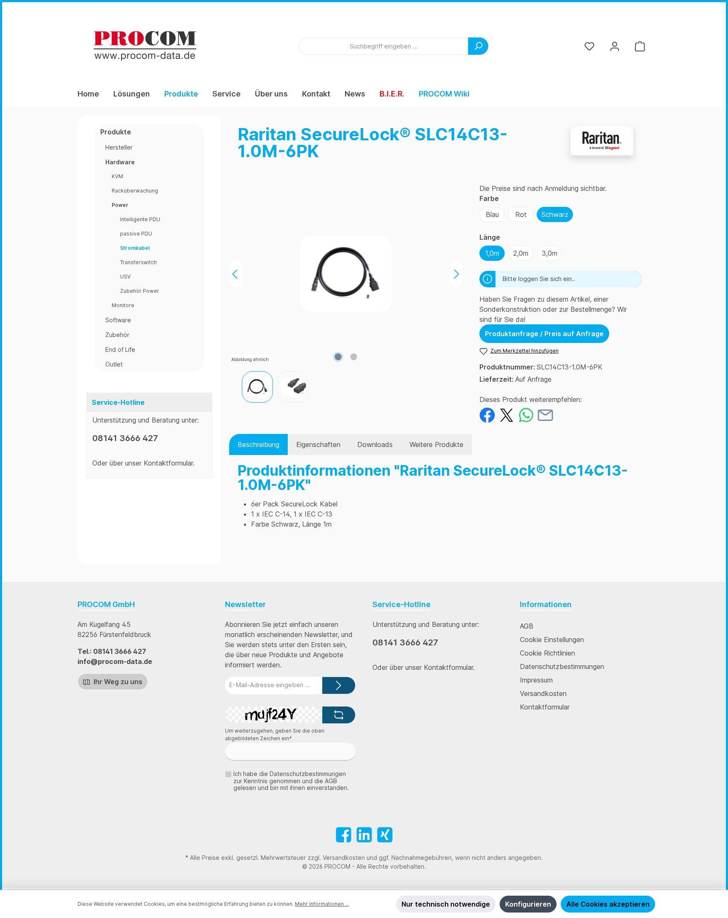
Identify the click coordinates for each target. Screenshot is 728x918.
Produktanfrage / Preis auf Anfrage (544, 333)
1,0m (492, 253)
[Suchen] (478, 46)
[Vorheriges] (235, 274)
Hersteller (119, 147)
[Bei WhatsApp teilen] (526, 414)
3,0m (549, 253)
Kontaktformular (168, 463)
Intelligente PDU (140, 219)
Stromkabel (135, 248)
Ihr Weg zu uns (117, 681)
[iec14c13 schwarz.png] (346, 274)
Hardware (120, 162)
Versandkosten (543, 693)
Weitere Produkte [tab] (436, 444)
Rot (521, 214)
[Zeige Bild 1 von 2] (338, 356)
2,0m (520, 253)
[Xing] (384, 834)
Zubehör (117, 334)
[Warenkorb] (639, 46)
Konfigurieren (528, 904)
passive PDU (136, 233)
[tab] (258, 444)
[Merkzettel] (589, 46)
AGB (526, 626)
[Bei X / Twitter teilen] (506, 414)
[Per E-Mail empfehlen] (545, 414)
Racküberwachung (135, 190)
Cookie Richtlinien (547, 653)
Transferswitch (138, 262)
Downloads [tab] (375, 444)
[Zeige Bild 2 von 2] (353, 356)
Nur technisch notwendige (445, 904)
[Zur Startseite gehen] (145, 46)
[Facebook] (343, 834)
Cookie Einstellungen (552, 639)
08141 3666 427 (125, 438)
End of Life (120, 349)
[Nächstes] (456, 274)
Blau (492, 214)
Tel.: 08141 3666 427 (112, 651)
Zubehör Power (139, 291)
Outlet (114, 364)
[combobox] (383, 46)
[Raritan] (601, 146)
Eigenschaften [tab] (318, 444)
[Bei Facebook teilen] (487, 414)
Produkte (115, 132)
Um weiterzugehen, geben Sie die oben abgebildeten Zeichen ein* (274, 734)
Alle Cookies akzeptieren (608, 904)
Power (120, 205)
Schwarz (554, 214)
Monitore (123, 305)
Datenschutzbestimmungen (562, 666)
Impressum (536, 680)
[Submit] (339, 686)
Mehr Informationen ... (322, 904)
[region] (346, 293)
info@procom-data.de (115, 661)
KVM (117, 176)
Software (118, 320)
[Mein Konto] (614, 46)
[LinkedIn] (364, 834)
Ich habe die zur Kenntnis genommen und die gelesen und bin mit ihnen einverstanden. (291, 781)
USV (125, 276)
